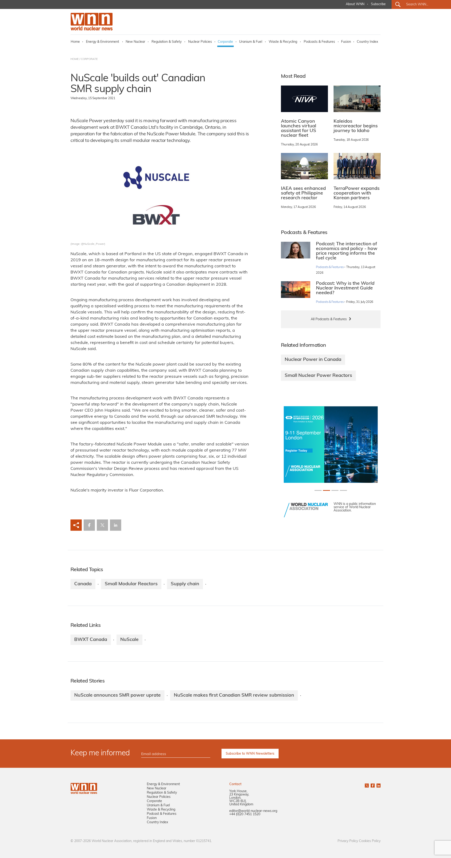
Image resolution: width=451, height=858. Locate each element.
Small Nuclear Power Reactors (318, 375)
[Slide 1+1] (326, 490)
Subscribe (378, 4)
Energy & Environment (102, 42)
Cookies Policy (370, 841)
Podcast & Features (161, 814)
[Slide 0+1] (318, 490)
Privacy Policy (348, 841)
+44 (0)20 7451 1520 (244, 814)
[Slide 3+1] (343, 490)
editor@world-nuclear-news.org (253, 811)
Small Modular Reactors (131, 584)
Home (75, 42)
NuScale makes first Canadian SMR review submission (234, 695)
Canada (83, 584)
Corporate (225, 42)
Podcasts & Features (319, 42)
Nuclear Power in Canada (313, 359)
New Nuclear (135, 42)
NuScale (129, 639)
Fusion (346, 42)
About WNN (355, 4)
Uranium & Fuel (250, 42)
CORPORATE (89, 59)
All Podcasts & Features (329, 319)
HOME (74, 59)
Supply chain (185, 584)
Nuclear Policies (200, 42)
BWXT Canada (90, 639)
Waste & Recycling (283, 42)
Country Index (367, 42)
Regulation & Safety (167, 42)
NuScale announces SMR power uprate (117, 695)
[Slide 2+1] (334, 490)
